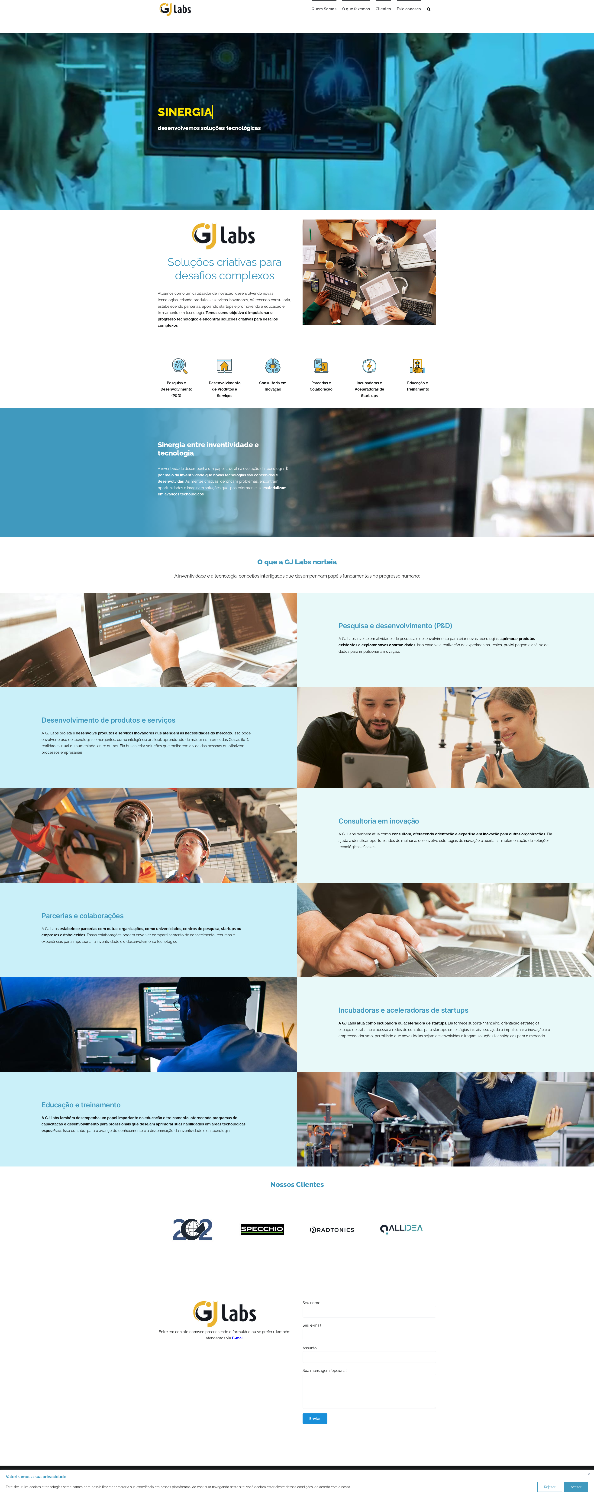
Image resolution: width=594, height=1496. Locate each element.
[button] (428, 8)
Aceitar (576, 1487)
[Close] (589, 1474)
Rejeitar (549, 1487)
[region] (297, 1483)
